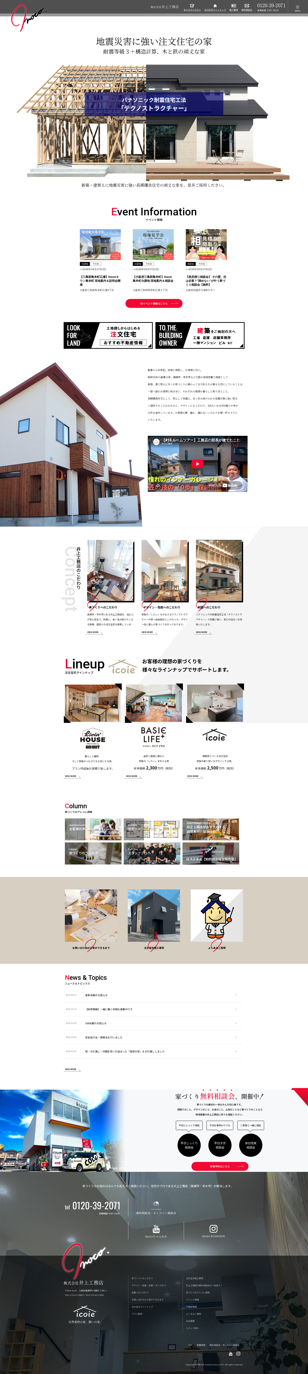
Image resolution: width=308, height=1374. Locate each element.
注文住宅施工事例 (194, 1278)
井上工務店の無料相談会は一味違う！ (204, 1285)
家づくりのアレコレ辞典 (198, 1292)
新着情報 (201, 1344)
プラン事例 (137, 1313)
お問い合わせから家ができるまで (148, 1299)
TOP (190, 1344)
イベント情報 (192, 1299)
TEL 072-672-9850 (74, 1294)
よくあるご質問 (193, 1313)
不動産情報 (191, 1306)
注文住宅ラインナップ (142, 1306)
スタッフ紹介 (192, 1328)
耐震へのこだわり (140, 1292)
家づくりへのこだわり (142, 1278)
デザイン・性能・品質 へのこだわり (149, 1285)
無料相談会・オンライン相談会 (225, 1344)
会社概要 (190, 1320)
